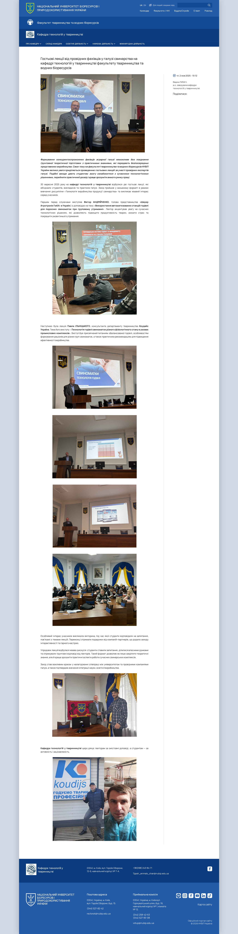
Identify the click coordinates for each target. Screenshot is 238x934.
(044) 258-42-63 (141, 914)
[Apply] (209, 5)
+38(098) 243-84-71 (142, 867)
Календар (144, 11)
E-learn (197, 11)
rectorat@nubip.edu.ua (99, 913)
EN (145, 5)
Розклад (208, 11)
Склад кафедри (54, 44)
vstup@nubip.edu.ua (143, 923)
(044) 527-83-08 (141, 917)
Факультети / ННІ (162, 11)
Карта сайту (205, 904)
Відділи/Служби (181, 11)
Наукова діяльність (103, 44)
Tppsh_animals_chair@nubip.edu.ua (151, 873)
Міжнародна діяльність (132, 44)
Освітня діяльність (76, 44)
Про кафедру (32, 44)
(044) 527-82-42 (95, 908)
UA (141, 5)
